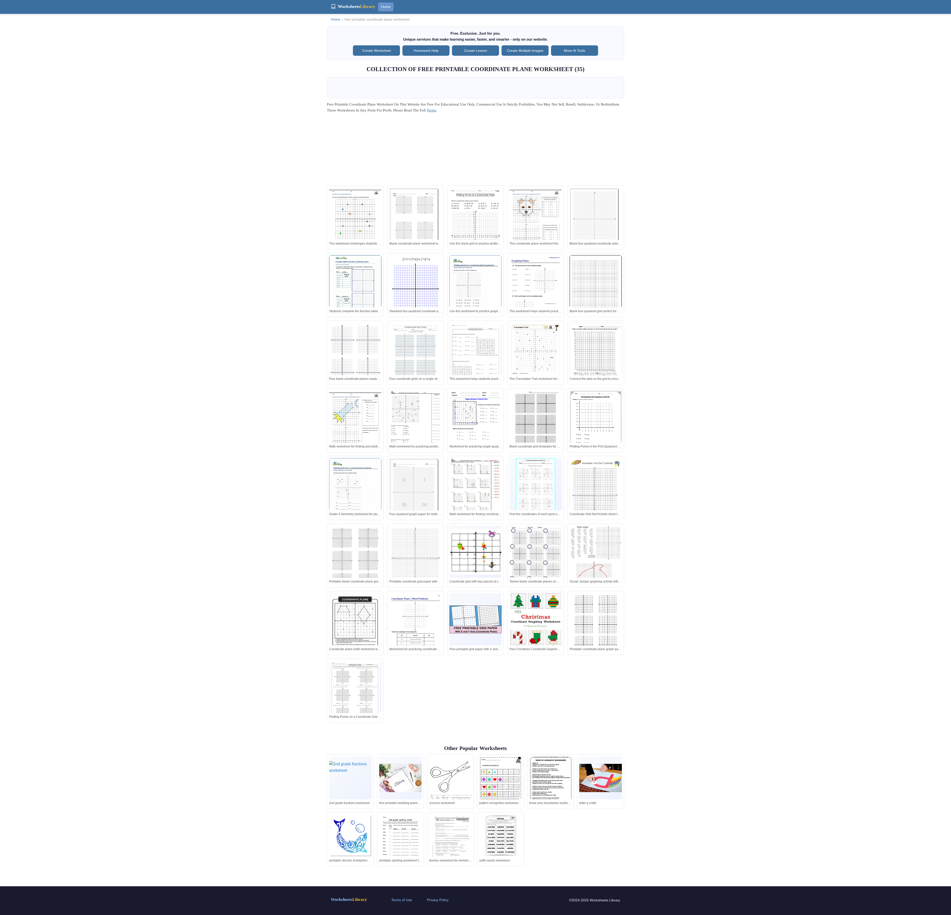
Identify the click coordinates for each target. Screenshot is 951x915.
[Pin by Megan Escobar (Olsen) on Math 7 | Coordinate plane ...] (596, 492)
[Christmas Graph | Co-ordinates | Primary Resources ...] (415, 559)
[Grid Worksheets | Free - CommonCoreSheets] (415, 423)
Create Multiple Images (525, 51)
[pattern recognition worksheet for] (500, 787)
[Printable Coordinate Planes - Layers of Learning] (415, 290)
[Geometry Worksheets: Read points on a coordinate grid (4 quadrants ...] (355, 492)
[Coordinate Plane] (596, 220)
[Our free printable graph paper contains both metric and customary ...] (596, 288)
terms (431, 110)
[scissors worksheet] (450, 784)
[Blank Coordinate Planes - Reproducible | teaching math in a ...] (596, 625)
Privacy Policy (438, 900)
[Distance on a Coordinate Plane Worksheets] (475, 552)
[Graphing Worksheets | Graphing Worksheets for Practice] (355, 356)
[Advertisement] (475, 151)
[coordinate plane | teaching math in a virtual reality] (535, 560)
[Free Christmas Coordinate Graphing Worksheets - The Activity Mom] (535, 619)
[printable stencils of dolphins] (350, 835)
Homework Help (426, 51)
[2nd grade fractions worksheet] (350, 778)
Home (386, 7)
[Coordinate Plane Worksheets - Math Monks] (475, 225)
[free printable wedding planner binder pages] (400, 778)
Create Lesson (475, 51)
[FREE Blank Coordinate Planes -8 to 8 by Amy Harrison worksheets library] (535, 424)
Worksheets (349, 899)
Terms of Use (401, 900)
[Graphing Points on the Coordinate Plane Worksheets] (535, 292)
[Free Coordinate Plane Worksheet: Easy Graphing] (596, 424)
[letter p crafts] (600, 778)
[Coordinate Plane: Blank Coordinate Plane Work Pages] (415, 220)
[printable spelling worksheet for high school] (400, 841)
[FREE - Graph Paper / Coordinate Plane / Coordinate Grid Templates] (355, 560)
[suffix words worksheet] (500, 835)
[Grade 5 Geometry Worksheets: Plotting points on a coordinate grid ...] (475, 289)
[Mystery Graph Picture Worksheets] (596, 569)
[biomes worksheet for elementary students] (450, 841)
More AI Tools (574, 51)
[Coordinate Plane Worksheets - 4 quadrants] (355, 221)
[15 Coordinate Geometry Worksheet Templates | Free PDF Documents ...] (596, 353)
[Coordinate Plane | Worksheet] (355, 627)
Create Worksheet (376, 51)
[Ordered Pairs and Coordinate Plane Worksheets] (475, 355)
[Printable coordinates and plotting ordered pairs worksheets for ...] (535, 485)
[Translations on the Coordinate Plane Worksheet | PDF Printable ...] (535, 360)
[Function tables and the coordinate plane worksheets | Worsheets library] (355, 289)
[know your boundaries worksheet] (550, 786)
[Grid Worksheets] (475, 492)
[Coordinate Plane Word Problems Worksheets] (415, 630)
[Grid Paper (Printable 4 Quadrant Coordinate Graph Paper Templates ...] (475, 619)
